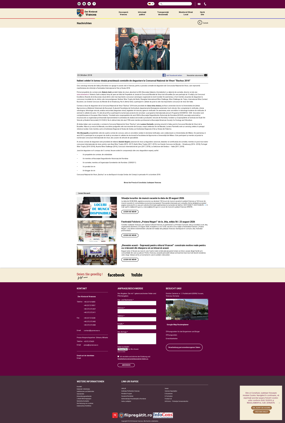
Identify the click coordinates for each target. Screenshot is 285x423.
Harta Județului (126, 401)
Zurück (205, 23)
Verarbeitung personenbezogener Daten (184, 347)
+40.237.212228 (89, 318)
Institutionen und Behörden (85, 391)
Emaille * (121, 324)
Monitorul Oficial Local (186, 13)
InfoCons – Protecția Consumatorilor (176, 401)
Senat (166, 388)
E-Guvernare (168, 393)
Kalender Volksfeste (83, 389)
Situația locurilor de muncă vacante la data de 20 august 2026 (152, 198)
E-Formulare (168, 396)
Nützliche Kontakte (83, 401)
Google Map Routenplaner (178, 325)
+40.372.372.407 (90, 309)
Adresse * (121, 308)
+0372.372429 (89, 341)
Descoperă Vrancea (123, 13)
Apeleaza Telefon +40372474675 (205, 4)
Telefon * (121, 316)
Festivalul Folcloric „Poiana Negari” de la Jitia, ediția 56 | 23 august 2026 (158, 221)
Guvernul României (127, 396)
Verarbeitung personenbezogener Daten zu (133, 359)
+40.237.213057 (89, 305)
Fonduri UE (168, 399)
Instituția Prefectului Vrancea (130, 391)
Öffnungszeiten (171, 335)
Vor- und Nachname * (126, 300)
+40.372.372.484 (90, 325)
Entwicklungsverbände (84, 396)
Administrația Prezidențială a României (133, 399)
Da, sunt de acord (261, 408)
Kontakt (79, 386)
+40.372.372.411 (90, 312)
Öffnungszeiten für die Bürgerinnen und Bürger (183, 332)
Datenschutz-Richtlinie (84, 406)
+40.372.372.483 (90, 322)
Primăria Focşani (126, 393)
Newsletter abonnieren (195, 75)
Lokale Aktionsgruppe (84, 398)
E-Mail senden (199, 4)
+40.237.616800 (89, 302)
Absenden (126, 365)
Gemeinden (80, 394)
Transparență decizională (163, 13)
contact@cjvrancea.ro (92, 331)
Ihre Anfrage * (123, 332)
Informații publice (142, 13)
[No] (279, 403)
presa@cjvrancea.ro (91, 345)
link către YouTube (136, 276)
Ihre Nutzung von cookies (85, 403)
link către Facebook (116, 276)
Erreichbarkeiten (172, 339)
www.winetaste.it (83, 94)
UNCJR (123, 388)
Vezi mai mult (261, 412)
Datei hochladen (123, 347)
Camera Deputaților (171, 391)
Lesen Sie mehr (129, 212)
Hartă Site (202, 13)
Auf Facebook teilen (174, 75)
